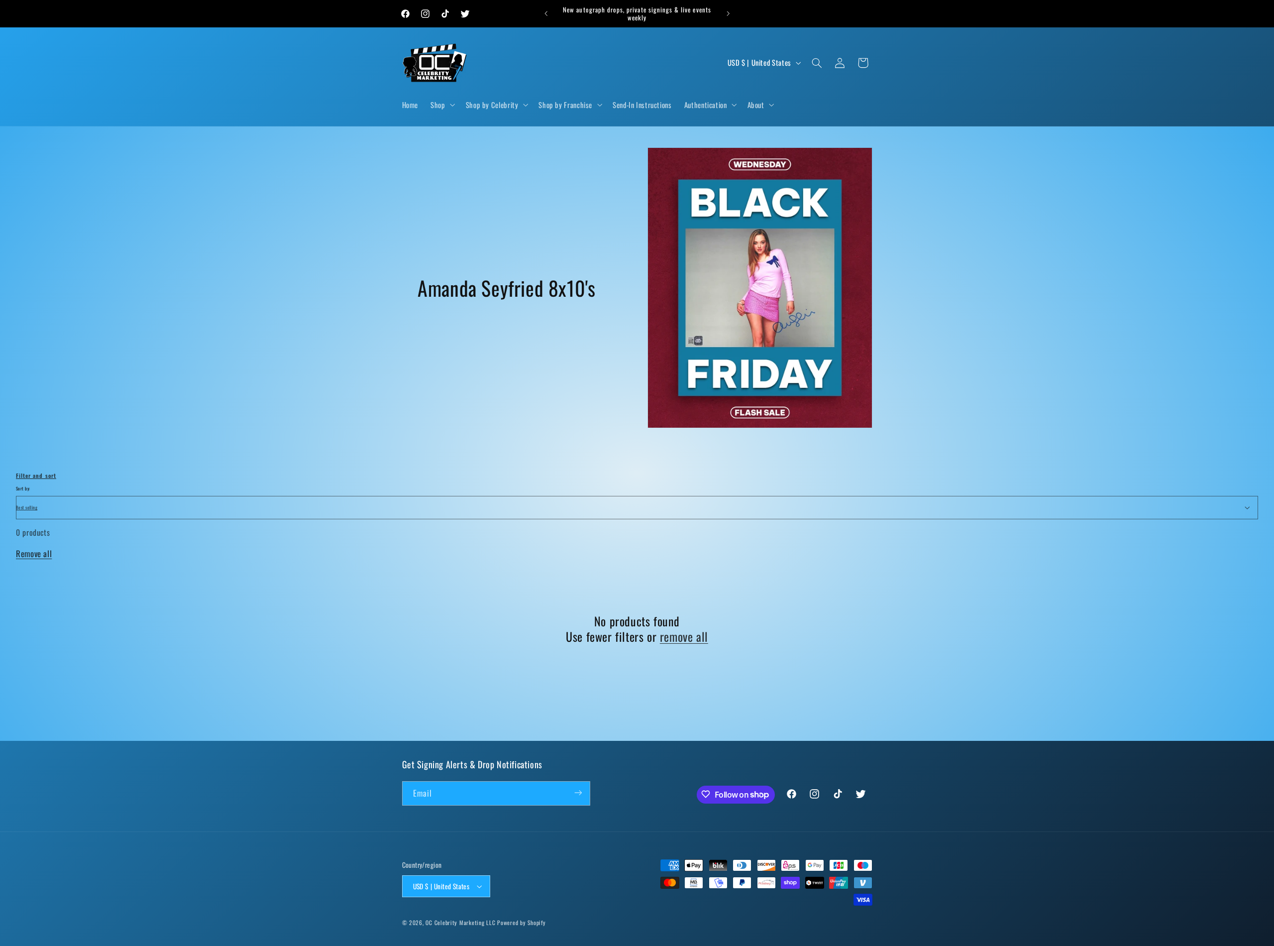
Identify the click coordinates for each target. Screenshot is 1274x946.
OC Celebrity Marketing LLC (460, 922)
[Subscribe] (577, 793)
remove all (684, 636)
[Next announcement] (728, 13)
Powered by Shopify (521, 922)
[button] (442, 105)
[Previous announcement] (546, 13)
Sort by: (23, 488)
